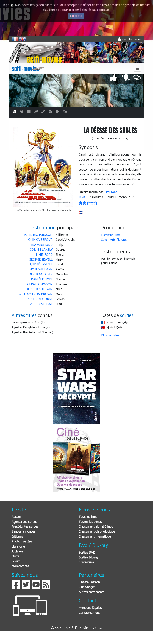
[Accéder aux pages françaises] (15, 39)
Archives (17, 551)
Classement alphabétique (96, 527)
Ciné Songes (87, 587)
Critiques (17, 536)
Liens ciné (18, 546)
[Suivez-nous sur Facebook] (16, 587)
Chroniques (86, 562)
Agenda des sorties (24, 522)
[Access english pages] (22, 39)
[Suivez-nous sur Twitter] (26, 587)
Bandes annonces (23, 531)
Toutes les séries (90, 522)
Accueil (16, 517)
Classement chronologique (97, 531)
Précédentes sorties (25, 527)
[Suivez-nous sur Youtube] (36, 587)
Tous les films (88, 517)
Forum (16, 561)
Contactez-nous (89, 613)
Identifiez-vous (131, 39)
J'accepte (76, 16)
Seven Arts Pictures (114, 240)
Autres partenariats (91, 592)
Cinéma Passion (89, 582)
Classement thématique (95, 536)
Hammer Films (111, 235)
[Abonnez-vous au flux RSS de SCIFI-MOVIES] (46, 587)
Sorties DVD (87, 552)
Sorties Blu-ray (88, 557)
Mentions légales (90, 608)
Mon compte (20, 566)
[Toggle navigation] (137, 69)
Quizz (15, 556)
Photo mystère (22, 541)
